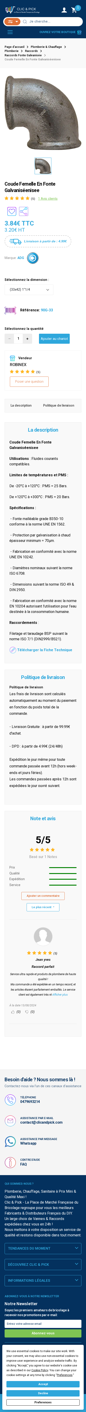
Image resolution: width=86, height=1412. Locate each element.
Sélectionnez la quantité (24, 329)
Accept (43, 1384)
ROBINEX (18, 364)
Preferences (43, 1402)
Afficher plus (60, 994)
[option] (43, 113)
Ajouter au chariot (54, 339)
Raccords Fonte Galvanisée (23, 55)
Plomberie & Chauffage (46, 47)
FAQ (23, 1164)
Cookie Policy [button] (39, 1370)
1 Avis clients (48, 199)
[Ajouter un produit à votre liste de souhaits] (12, 211)
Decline (43, 1393)
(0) (18, 1012)
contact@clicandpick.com (41, 1122)
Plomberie (12, 51)
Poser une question (29, 382)
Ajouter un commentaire (43, 895)
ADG (20, 258)
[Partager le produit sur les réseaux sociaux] (23, 211)
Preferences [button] (64, 1375)
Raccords (31, 51)
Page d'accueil (14, 47)
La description (21, 405)
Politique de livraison (58, 405)
